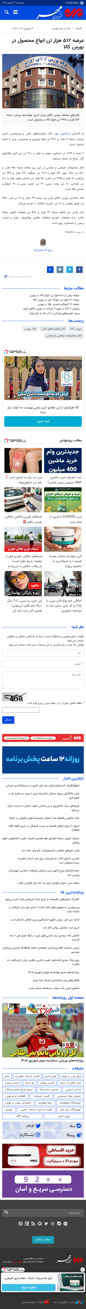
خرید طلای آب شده (70, 1083)
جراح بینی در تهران (71, 1076)
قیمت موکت (47, 1083)
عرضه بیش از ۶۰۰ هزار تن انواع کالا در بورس (54, 295)
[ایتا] (20, 1224)
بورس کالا (76, 329)
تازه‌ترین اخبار (73, 778)
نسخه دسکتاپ (43, 1239)
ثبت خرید (43, 421)
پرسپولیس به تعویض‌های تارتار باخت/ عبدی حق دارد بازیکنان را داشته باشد (44, 909)
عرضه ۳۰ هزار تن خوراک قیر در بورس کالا (56, 300)
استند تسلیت (12, 1083)
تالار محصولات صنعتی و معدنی (64, 335)
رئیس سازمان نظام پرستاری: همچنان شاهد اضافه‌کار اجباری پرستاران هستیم (41, 950)
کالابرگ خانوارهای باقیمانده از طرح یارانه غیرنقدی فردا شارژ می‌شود (42, 899)
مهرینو (9, 1109)
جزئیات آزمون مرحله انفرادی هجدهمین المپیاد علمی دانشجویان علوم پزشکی (40, 840)
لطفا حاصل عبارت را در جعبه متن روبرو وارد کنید (55, 703)
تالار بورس (30, 329)
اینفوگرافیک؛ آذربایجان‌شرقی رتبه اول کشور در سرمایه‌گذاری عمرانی (42, 785)
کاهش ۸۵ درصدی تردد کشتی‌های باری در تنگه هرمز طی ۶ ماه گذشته (44, 938)
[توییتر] (46, 1224)
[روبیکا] (40, 1224)
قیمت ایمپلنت (41, 1096)
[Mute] (14, 396)
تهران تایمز (64, 1116)
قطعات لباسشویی (15, 1096)
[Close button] (82, 1269)
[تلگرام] (65, 1224)
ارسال (8, 720)
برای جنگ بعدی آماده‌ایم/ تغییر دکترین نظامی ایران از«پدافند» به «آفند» (43, 962)
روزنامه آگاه (22, 1116)
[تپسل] (6, 352)
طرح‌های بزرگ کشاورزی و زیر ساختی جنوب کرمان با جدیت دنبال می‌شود (43, 808)
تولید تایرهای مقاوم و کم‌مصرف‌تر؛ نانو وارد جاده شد (50, 850)
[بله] (59, 1224)
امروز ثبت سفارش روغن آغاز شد (61, 928)
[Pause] (8, 396)
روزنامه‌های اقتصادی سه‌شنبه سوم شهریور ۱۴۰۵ (51, 1060)
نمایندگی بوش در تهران (18, 1103)
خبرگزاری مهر (62, 133)
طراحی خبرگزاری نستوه (65, 1302)
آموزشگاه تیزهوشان (70, 1103)
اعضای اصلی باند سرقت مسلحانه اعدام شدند (53, 988)
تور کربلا (29, 1083)
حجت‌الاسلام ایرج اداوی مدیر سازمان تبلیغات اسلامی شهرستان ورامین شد (44, 873)
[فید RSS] (33, 1224)
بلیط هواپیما (45, 1103)
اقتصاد (78, 28)
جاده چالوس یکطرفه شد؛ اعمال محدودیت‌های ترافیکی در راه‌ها (44, 818)
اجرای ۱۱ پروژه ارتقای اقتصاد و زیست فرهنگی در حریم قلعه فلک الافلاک (43, 828)
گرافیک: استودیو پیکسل (33, 1302)
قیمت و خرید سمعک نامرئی (36, 1109)
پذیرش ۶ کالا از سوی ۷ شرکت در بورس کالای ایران (51, 309)
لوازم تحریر (50, 1076)
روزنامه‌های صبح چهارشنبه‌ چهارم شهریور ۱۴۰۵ (53, 972)
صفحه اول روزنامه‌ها (68, 998)
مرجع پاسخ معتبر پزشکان (19, 1089)
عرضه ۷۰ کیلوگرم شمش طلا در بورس (58, 304)
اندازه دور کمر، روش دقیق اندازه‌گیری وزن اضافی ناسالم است (44, 920)
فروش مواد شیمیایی (68, 1096)
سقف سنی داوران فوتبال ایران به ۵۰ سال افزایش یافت (48, 883)
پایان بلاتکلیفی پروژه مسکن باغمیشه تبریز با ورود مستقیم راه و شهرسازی (44, 795)
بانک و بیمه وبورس (61, 28)
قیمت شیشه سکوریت (27, 1076)
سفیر (7, 1076)
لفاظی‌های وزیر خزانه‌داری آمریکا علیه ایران (56, 980)
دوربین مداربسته (49, 1089)
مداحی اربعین (73, 1089)
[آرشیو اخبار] (27, 1224)
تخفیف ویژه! (28, 1287)
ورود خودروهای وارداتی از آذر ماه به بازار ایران (54, 313)
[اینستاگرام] (52, 1224)
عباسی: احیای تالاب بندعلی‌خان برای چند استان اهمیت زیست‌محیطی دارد (48, 860)
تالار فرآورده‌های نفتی (53, 329)
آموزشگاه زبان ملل (70, 1109)
